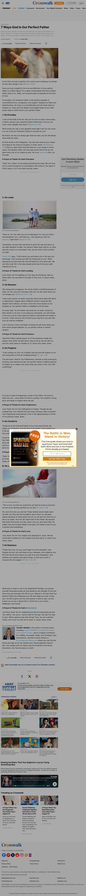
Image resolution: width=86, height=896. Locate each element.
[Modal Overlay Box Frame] (43, 448)
